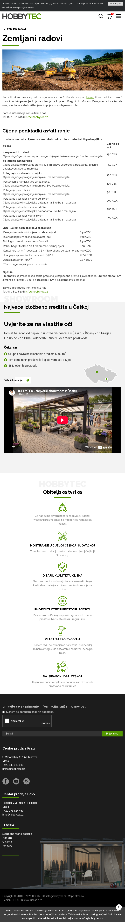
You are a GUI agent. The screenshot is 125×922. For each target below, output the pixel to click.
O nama (7, 841)
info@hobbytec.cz (37, 117)
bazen (90, 97)
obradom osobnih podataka (36, 711)
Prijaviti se (112, 733)
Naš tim (7, 837)
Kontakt (7, 845)
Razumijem (115, 3)
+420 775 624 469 (12, 810)
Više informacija (13, 380)
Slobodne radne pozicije (17, 833)
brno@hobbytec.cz (13, 814)
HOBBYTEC (38, 896)
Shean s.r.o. (36, 900)
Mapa (5, 761)
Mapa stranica (76, 896)
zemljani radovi (16, 29)
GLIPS (15, 900)
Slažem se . (30, 711)
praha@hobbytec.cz (13, 768)
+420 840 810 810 (12, 765)
